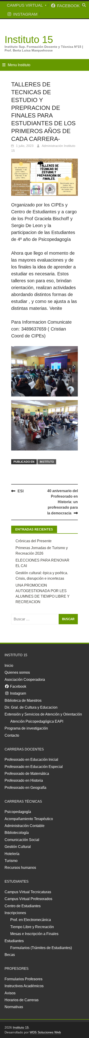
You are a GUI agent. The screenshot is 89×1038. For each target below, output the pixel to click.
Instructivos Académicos (24, 986)
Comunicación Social (22, 840)
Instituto (47, 461)
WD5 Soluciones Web (45, 1032)
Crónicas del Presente (34, 541)
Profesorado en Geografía (25, 788)
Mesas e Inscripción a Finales (34, 934)
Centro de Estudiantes (23, 906)
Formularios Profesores (23, 979)
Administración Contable (24, 826)
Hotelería (12, 854)
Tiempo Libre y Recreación (32, 927)
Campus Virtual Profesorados (28, 899)
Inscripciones (15, 913)
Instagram (24, 14)
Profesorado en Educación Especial (34, 767)
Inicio (9, 665)
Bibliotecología (17, 833)
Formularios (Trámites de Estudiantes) (41, 948)
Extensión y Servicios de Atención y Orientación (43, 714)
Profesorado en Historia (24, 780)
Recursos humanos (20, 868)
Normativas (14, 1007)
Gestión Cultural (18, 847)
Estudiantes (14, 941)
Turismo (11, 861)
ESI (21, 491)
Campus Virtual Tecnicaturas (28, 892)
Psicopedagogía (18, 812)
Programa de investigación (26, 728)
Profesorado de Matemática (27, 774)
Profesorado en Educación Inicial (31, 759)
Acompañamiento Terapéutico (29, 819)
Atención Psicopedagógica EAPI (36, 721)
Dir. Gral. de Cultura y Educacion (31, 707)
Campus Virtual (25, 5)
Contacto (12, 735)
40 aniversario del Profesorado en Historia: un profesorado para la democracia (62, 502)
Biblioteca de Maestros (23, 700)
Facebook (68, 5)
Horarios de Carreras (22, 1000)
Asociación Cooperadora (25, 680)
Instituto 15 (29, 39)
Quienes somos (17, 672)
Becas (10, 955)
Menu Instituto (19, 65)
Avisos (10, 993)
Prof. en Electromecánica (30, 920)
